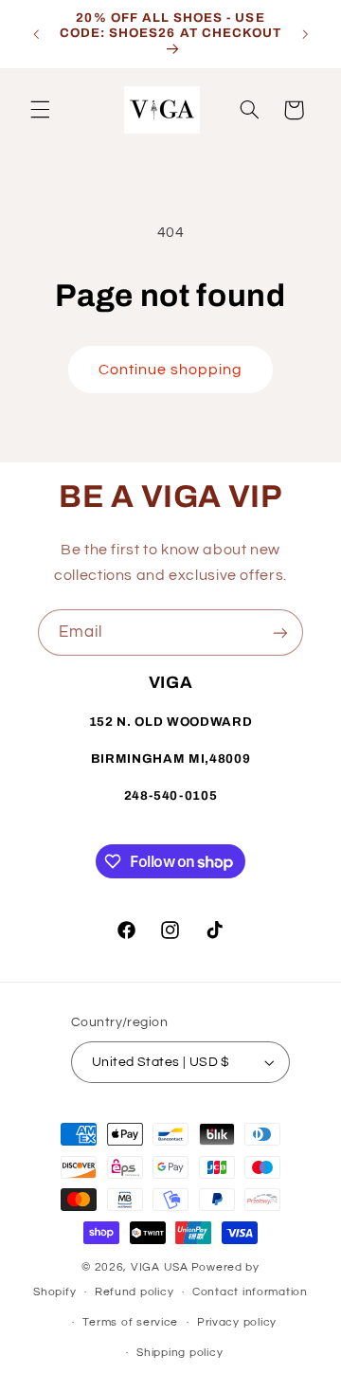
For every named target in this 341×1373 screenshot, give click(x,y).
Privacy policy (237, 1322)
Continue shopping (171, 369)
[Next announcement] (305, 34)
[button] (40, 110)
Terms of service (130, 1322)
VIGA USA (159, 1267)
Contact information (250, 1292)
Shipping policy (179, 1352)
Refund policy (134, 1292)
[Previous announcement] (36, 34)
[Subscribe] (280, 632)
